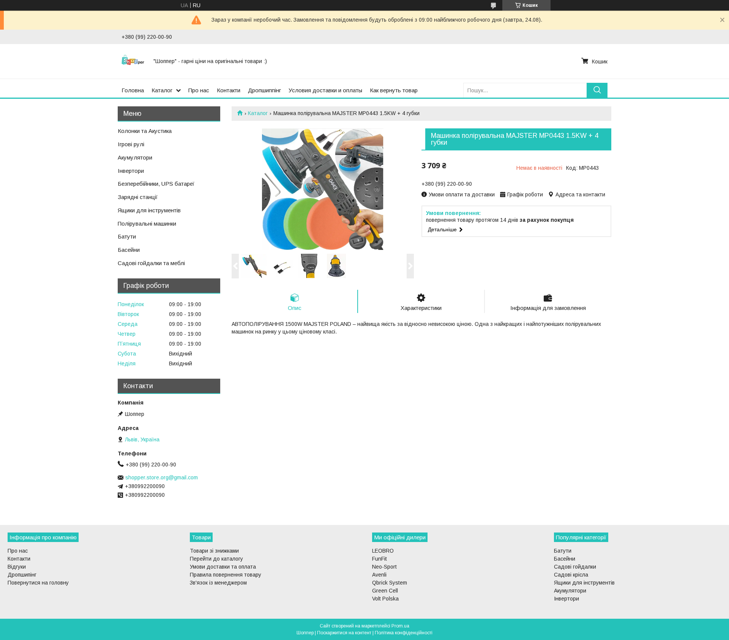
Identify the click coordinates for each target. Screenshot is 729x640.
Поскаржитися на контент (344, 632)
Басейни (129, 250)
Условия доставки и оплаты (325, 90)
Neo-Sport (384, 567)
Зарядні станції (138, 197)
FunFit (379, 559)
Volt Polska (385, 599)
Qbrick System (389, 583)
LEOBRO (383, 551)
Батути (127, 236)
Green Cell (385, 591)
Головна (133, 90)
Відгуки (17, 567)
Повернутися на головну (38, 583)
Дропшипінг (22, 575)
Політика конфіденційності (403, 632)
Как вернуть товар (394, 90)
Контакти (228, 90)
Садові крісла (571, 575)
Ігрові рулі (131, 144)
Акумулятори (135, 157)
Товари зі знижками (214, 551)
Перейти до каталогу (216, 559)
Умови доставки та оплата (223, 567)
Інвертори (131, 171)
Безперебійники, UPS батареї (156, 183)
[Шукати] (597, 90)
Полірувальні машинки (147, 223)
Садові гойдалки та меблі (151, 263)
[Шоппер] (133, 61)
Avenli (379, 575)
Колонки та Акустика (145, 131)
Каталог (161, 90)
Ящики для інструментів (149, 210)
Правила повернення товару (225, 575)
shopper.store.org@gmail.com (161, 477)
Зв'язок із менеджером (218, 583)
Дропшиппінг (264, 90)
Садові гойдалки (575, 567)
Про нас (198, 90)
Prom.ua (400, 626)
